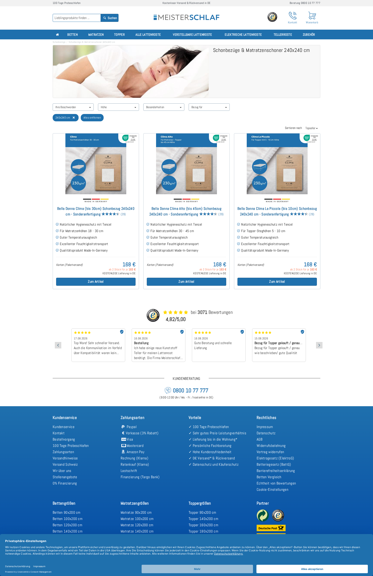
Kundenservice (63, 426)
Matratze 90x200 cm (136, 512)
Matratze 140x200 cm (137, 531)
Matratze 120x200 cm (137, 525)
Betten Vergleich (269, 477)
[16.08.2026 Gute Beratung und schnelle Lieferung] (219, 329)
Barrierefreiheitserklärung (276, 470)
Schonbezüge (59, 41)
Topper (119, 34)
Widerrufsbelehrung (271, 445)
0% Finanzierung (65, 483)
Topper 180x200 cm (203, 531)
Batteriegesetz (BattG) (274, 464)
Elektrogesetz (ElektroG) (275, 458)
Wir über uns (62, 470)
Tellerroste (283, 34)
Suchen (112, 18)
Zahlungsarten (63, 451)
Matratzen (96, 34)
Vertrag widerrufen (270, 451)
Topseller (310, 128)
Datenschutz (266, 433)
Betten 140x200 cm (67, 531)
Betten (72, 34)
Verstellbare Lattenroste (192, 34)
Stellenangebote (65, 477)
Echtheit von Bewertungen (276, 483)
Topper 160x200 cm (203, 525)
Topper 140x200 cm (203, 518)
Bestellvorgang (64, 439)
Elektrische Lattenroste (243, 34)
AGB (259, 439)
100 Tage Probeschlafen (71, 445)
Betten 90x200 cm (67, 512)
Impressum (265, 426)
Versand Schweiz (65, 464)
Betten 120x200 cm (67, 525)
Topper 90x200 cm (202, 512)
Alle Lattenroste (148, 34)
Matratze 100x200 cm (137, 518)
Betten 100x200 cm (67, 518)
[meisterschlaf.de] (186, 14)
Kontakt (59, 433)
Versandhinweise (65, 458)
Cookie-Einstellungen (272, 489)
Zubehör (309, 34)
